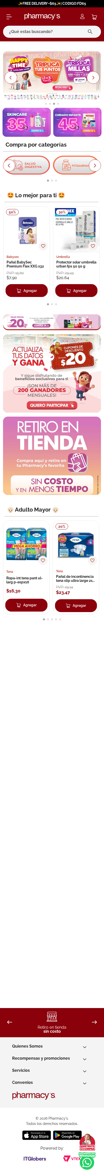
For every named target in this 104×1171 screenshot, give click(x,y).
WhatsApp (87, 1161)
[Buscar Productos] (91, 32)
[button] (46, 104)
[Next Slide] (93, 78)
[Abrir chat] (87, 1142)
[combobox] (52, 32)
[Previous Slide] (11, 78)
